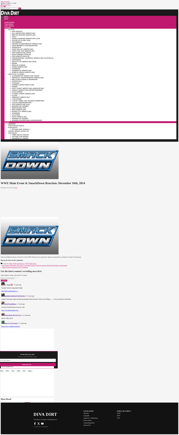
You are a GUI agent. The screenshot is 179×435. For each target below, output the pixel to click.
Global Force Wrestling (23, 94)
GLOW (14, 95)
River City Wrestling (21, 111)
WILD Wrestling (19, 117)
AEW (118, 415)
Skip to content (5, 1)
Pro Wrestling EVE (21, 56)
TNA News (8, 24)
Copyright (86, 415)
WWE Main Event (30, 263)
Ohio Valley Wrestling (22, 49)
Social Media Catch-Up (18, 131)
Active (11, 30)
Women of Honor (20, 118)
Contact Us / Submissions (90, 418)
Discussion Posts (16, 126)
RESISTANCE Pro (19, 108)
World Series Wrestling (23, 72)
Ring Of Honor (18, 65)
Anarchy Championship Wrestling (28, 78)
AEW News (9, 26)
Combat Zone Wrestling (23, 85)
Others (7, 28)
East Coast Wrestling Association (28, 88)
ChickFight (17, 81)
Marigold (16, 47)
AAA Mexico (17, 31)
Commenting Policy (89, 423)
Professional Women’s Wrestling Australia (32, 58)
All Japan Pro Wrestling (23, 33)
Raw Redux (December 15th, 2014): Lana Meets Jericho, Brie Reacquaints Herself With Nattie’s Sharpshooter (34, 265)
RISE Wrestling (19, 110)
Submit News (6, 5)
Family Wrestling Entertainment (27, 90)
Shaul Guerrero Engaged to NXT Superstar (15, 267)
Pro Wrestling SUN (21, 104)
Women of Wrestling (22, 70)
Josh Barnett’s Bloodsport (25, 46)
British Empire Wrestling (24, 35)
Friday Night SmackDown (17, 263)
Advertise (86, 413)
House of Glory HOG (21, 40)
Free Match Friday (20, 135)
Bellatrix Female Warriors (25, 79)
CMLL (14, 37)
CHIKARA (15, 83)
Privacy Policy (87, 420)
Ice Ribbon (17, 42)
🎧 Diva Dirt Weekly (21, 129)
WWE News (9, 22)
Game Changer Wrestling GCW (26, 38)
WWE (118, 413)
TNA (118, 418)
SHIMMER (16, 113)
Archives (12, 133)
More (6, 122)
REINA (14, 63)
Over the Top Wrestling (23, 51)
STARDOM (16, 69)
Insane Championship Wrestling (27, 44)
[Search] (19, 8)
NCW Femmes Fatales (21, 54)
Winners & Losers (20, 138)
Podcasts (12, 128)
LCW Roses (17, 99)
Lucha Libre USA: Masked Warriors (28, 101)
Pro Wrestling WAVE (21, 53)
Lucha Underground (22, 102)
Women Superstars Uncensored (27, 120)
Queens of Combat (20, 106)
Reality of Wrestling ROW (24, 62)
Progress (16, 60)
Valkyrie (16, 115)
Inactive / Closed (16, 74)
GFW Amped (17, 92)
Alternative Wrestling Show (25, 76)
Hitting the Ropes (20, 136)
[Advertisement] (63, 202)
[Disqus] (63, 305)
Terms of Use (87, 425)
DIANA (14, 86)
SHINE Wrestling (19, 67)
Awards (11, 124)
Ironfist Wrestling (21, 97)
